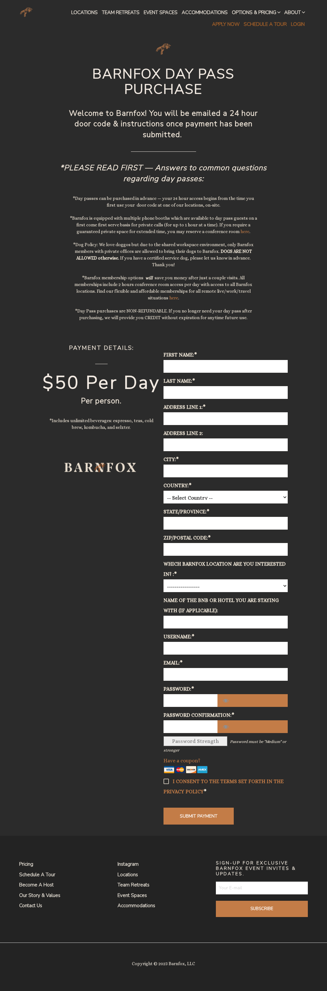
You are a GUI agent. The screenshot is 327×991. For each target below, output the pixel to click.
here (244, 231)
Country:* (178, 485)
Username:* (179, 637)
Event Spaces (161, 12)
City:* (171, 459)
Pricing (26, 864)
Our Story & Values (39, 895)
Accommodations (205, 12)
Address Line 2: (183, 433)
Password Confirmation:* (199, 715)
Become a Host (36, 885)
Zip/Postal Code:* (187, 538)
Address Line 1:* (185, 407)
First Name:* (180, 355)
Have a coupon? (182, 761)
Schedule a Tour (37, 874)
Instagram (128, 864)
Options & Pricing (254, 12)
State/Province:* (186, 512)
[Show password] (252, 700)
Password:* (179, 689)
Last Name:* (179, 381)
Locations (84, 12)
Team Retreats (121, 12)
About (292, 12)
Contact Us (30, 905)
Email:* (173, 663)
